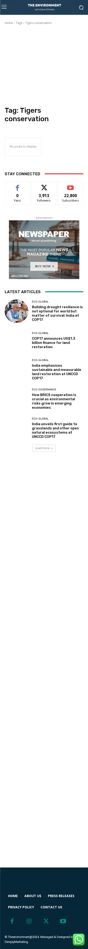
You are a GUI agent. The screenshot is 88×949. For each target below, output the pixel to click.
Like (17, 185)
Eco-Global (40, 301)
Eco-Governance (44, 389)
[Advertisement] (44, 66)
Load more (42, 448)
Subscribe (70, 185)
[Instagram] (29, 921)
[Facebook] (12, 921)
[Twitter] (46, 921)
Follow (44, 185)
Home (9, 23)
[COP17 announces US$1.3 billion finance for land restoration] (16, 340)
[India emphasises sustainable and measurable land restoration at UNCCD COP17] (16, 370)
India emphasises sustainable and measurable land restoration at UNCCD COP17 (56, 371)
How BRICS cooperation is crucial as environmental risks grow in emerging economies (54, 401)
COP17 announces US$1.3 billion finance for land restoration (53, 342)
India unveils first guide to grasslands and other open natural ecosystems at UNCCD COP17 (55, 430)
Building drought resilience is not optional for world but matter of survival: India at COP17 (57, 313)
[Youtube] (63, 921)
